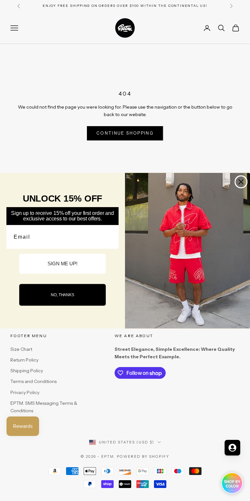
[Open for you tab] (232, 447)
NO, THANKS (62, 294)
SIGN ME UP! (62, 263)
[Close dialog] (241, 181)
